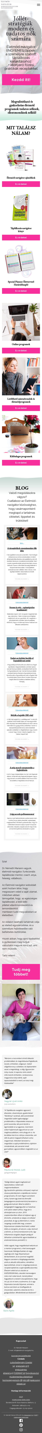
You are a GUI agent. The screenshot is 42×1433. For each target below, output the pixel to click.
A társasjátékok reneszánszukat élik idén (22, 549)
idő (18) (26, 1380)
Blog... (22, 543)
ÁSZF (36, 1415)
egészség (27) (22, 1366)
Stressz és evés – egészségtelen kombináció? (22, 608)
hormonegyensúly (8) (12, 1380)
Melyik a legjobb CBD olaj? (22, 715)
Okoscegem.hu (28, 1415)
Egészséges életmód (22, 602)
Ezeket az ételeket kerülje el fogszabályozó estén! (22, 659)
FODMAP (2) (19, 1373)
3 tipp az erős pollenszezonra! (22, 814)
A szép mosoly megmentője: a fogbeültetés (22, 768)
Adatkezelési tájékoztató (21, 1400)
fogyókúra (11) (32, 1373)
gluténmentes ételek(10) (21, 1376)
